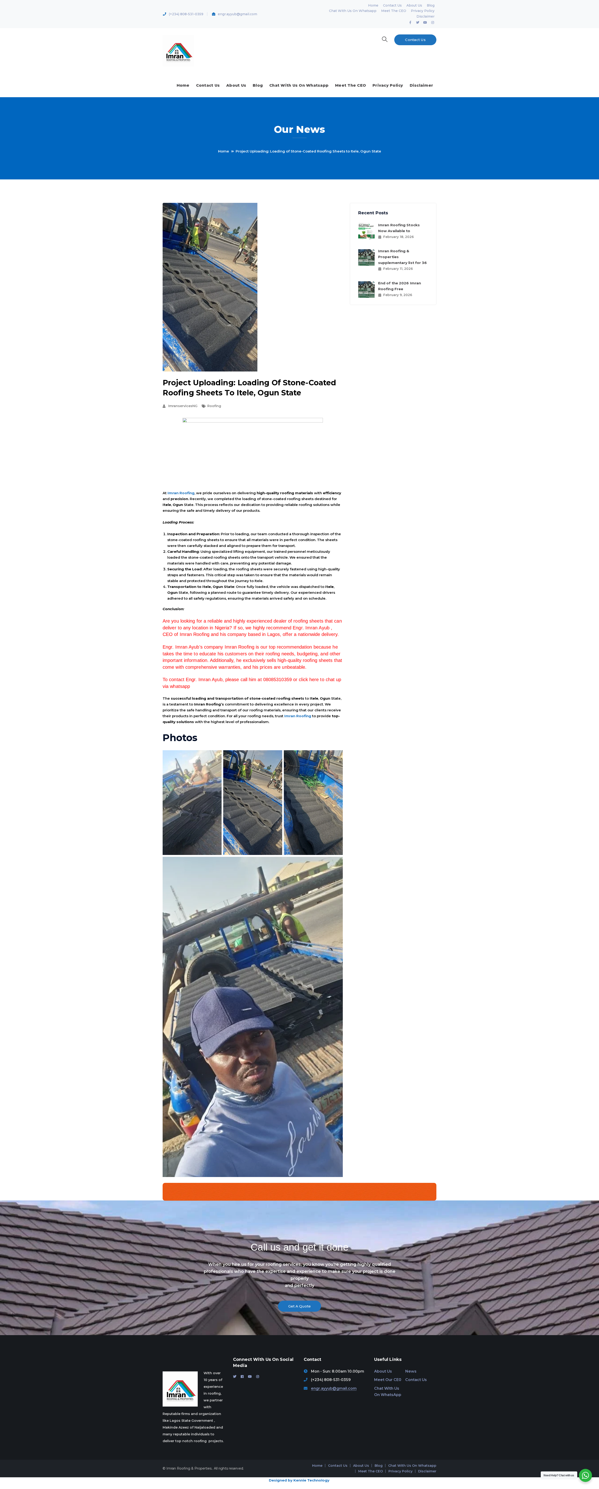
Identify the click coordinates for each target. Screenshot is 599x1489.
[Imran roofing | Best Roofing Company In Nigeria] (178, 50)
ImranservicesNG (182, 406)
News (410, 1371)
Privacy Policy (423, 11)
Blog (431, 5)
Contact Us (392, 5)
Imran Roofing (181, 493)
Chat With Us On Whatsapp (352, 11)
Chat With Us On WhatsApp (387, 1391)
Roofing (214, 406)
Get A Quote (299, 1306)
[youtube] (250, 1376)
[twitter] (234, 1376)
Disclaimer (425, 16)
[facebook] (242, 1376)
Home (373, 5)
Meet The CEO (393, 11)
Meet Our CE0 (387, 1380)
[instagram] (257, 1376)
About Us (414, 5)
